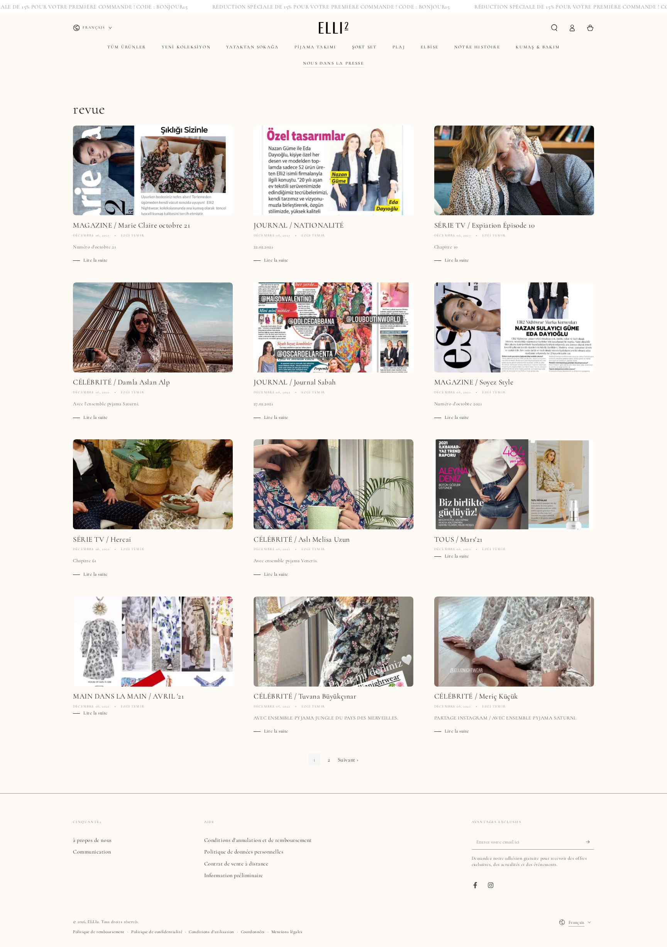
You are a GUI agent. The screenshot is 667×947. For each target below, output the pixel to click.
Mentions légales (287, 931)
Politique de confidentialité (156, 931)
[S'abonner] (590, 842)
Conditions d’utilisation (211, 931)
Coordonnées (253, 931)
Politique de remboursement (99, 931)
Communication (92, 851)
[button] (554, 28)
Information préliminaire (233, 875)
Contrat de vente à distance (236, 863)
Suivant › (348, 760)
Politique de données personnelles (244, 851)
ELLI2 (93, 921)
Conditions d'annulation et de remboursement (258, 840)
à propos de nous (92, 840)
